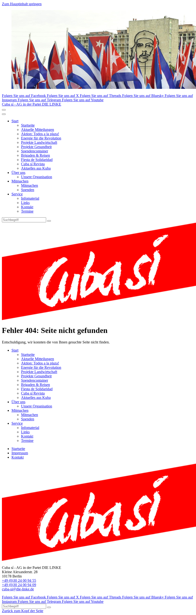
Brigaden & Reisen (35, 155)
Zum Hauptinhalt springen (22, 4)
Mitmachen (19, 181)
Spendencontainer (34, 151)
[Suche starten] (49, 221)
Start (14, 121)
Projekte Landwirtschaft (39, 142)
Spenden (27, 190)
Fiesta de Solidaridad (37, 160)
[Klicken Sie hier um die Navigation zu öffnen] (4, 114)
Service (17, 194)
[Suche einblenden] (4, 110)
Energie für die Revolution (41, 138)
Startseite (28, 125)
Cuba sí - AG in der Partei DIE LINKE (31, 104)
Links (25, 203)
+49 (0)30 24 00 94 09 (19, 585)
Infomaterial (30, 198)
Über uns (18, 173)
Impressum (19, 453)
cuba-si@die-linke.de (18, 589)
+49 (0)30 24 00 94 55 (19, 580)
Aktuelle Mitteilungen (37, 130)
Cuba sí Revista (33, 164)
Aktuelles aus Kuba (36, 168)
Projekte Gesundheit (36, 147)
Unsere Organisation (36, 177)
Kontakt (27, 207)
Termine (27, 211)
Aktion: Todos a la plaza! (40, 134)
